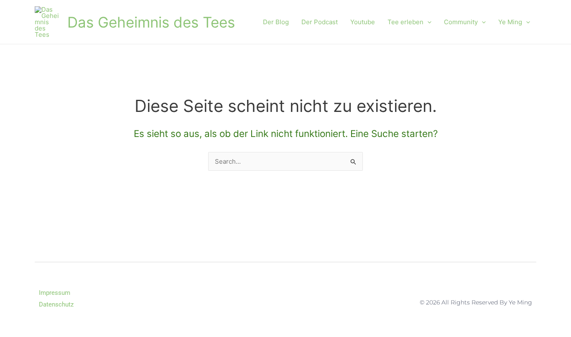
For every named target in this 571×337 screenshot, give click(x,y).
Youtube (362, 22)
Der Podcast (319, 22)
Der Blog (276, 22)
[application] (427, 22)
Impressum (54, 292)
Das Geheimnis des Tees (151, 22)
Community (461, 22)
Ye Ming (510, 22)
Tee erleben (405, 22)
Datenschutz (56, 304)
